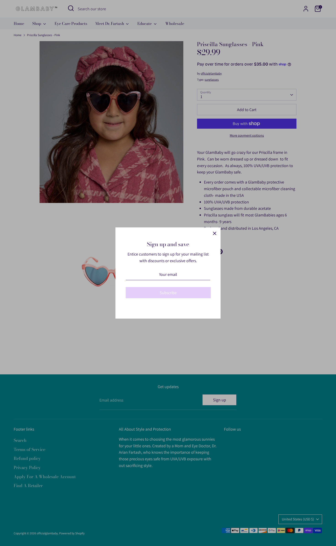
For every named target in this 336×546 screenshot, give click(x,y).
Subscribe (168, 292)
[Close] (215, 233)
